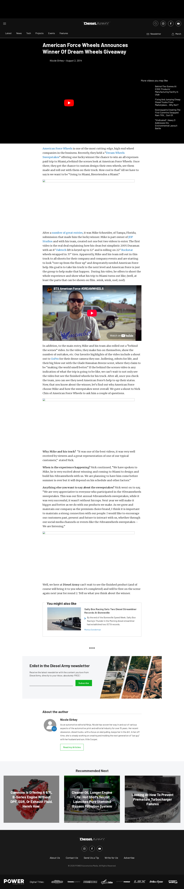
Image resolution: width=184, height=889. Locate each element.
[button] (69, 103)
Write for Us (111, 857)
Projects (40, 33)
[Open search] (155, 23)
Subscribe (83, 683)
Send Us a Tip (91, 857)
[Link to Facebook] (171, 23)
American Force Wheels (57, 148)
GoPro (55, 358)
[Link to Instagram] (163, 23)
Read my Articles (72, 747)
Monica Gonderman (92, 629)
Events (51, 33)
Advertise (129, 857)
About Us (55, 857)
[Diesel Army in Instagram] (84, 848)
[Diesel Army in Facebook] (92, 848)
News (19, 33)
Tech (28, 33)
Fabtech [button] (61, 250)
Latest (8, 33)
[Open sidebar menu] (4, 23)
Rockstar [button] (127, 250)
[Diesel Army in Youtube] (99, 848)
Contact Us (72, 857)
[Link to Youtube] (178, 23)
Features (64, 33)
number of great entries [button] (67, 232)
